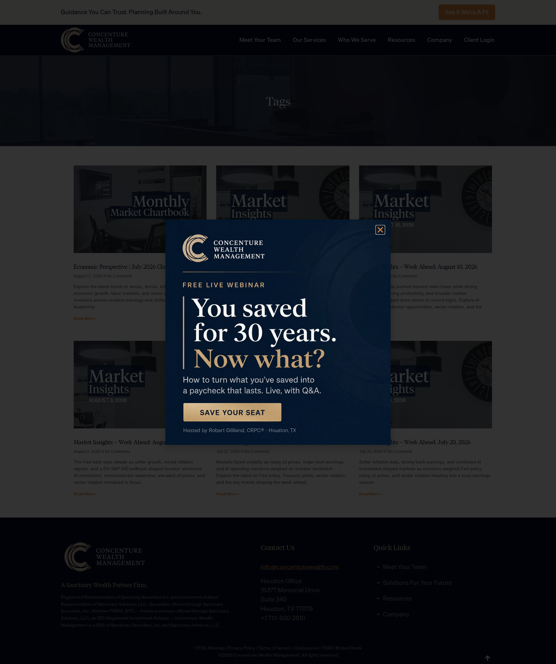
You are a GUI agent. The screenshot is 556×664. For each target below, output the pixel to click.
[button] (380, 230)
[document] (278, 332)
